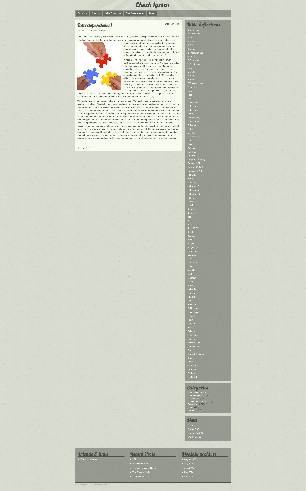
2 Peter (191, 75)
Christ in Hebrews (89, 459)
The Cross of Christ (141, 472)
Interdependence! (94, 25)
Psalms (191, 327)
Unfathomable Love (141, 476)
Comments (195, 433)
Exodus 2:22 (193, 137)
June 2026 (189, 468)
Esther (191, 129)
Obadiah (191, 297)
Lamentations (194, 251)
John (190, 224)
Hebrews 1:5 (193, 186)
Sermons (96, 13)
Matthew (192, 278)
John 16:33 (193, 228)
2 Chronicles (193, 60)
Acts (88, 147)
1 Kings (191, 41)
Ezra (190, 144)
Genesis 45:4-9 (195, 171)
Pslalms (191, 331)
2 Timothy (192, 87)
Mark (190, 274)
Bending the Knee (140, 463)
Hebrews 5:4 (193, 190)
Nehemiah (192, 289)
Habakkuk (192, 175)
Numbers (192, 293)
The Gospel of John (200, 401)
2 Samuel (192, 79)
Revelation (192, 335)
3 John (191, 91)
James (191, 209)
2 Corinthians (194, 64)
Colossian (192, 106)
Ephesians (192, 125)
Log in (190, 425)
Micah (190, 282)
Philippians (193, 308)
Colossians (193, 110)
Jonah (190, 232)
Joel (190, 220)
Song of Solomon (196, 354)
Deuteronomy (194, 117)
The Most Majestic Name (144, 468)
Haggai (191, 178)
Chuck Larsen (152, 4)
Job (189, 217)
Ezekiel (191, 140)
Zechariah (192, 369)
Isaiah (190, 205)
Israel (151, 13)
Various (191, 362)
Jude (190, 240)
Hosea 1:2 (192, 201)
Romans (191, 339)
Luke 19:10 (193, 262)
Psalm (191, 320)
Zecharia (192, 365)
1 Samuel (192, 49)
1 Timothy (192, 56)
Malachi (191, 270)
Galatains (192, 148)
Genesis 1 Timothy (196, 159)
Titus (190, 358)
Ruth (190, 350)
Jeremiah (192, 213)
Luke (190, 259)
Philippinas (193, 312)
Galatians (192, 152)
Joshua (191, 236)
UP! (134, 459)
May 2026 (188, 472)
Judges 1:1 (193, 247)
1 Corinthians (194, 34)
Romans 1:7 (193, 346)
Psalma (191, 323)
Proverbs (192, 316)
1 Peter (191, 45)
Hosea (191, 198)
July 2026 (188, 463)
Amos (190, 98)
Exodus (191, 133)
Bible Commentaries (135, 13)
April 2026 (188, 476)
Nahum (191, 285)
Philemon (192, 304)
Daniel (190, 114)
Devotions (82, 13)
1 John (191, 37)
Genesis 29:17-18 (196, 167)
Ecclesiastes (194, 121)
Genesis (191, 156)
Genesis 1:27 (194, 163)
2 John (191, 68)
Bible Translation (113, 13)
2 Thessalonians (195, 83)
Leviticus (192, 255)
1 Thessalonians (195, 53)
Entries (193, 429)
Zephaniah (192, 377)
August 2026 (190, 459)
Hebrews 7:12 (194, 194)
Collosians (192, 102)
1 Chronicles (193, 30)
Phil (189, 300)
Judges (191, 243)
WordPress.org (194, 437)
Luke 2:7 (192, 266)
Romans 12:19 (194, 343)
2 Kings (191, 72)
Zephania (192, 373)
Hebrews (192, 182)
